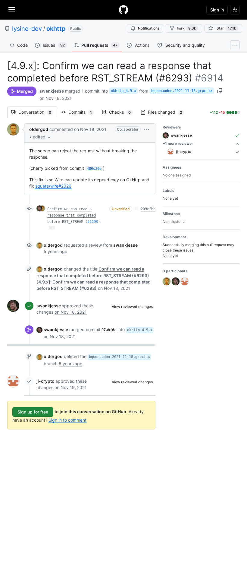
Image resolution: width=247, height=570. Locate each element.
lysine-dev (27, 28)
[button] (42, 137)
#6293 (92, 222)
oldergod (38, 129)
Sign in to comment (67, 420)
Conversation (37, 112)
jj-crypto (45, 381)
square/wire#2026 (53, 185)
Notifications (148, 28)
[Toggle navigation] (11, 9)
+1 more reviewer (178, 143)
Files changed (168, 112)
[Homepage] (123, 9)
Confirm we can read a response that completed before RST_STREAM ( (71, 215)
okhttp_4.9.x (123, 91)
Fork (186, 28)
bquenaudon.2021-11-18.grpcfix (181, 91)
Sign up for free (32, 411)
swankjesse (51, 90)
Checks (123, 112)
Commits (83, 112)
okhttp (56, 28)
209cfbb (148, 209)
